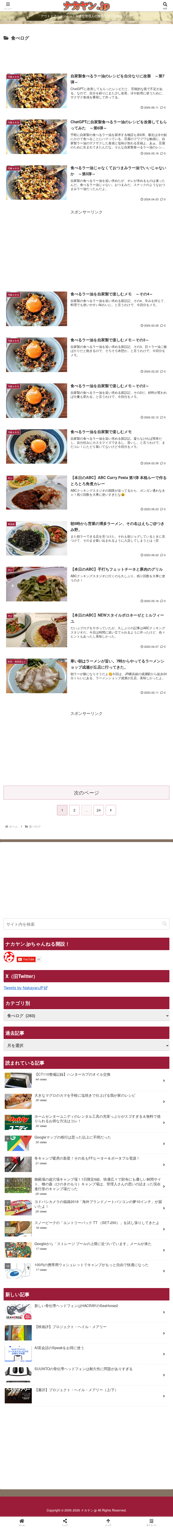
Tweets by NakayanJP (23, 987)
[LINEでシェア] (28, 1309)
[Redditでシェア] (106, 1296)
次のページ (86, 792)
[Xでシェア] (28, 1284)
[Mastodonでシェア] (67, 1284)
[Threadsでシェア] (67, 1296)
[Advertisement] (86, 54)
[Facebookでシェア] (28, 1296)
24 (99, 810)
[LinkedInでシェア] (106, 1309)
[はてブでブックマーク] (144, 1296)
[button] (165, 923)
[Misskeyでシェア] (144, 1284)
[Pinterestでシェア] (67, 1309)
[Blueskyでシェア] (106, 1284)
